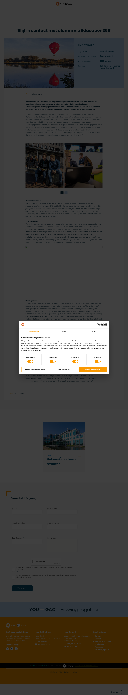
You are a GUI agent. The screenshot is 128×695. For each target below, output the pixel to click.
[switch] (53, 361)
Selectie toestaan (64, 369)
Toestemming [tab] (34, 331)
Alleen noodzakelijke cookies (35, 369)
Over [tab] (94, 331)
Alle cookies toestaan (92, 369)
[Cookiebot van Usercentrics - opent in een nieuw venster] (98, 324)
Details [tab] (64, 331)
